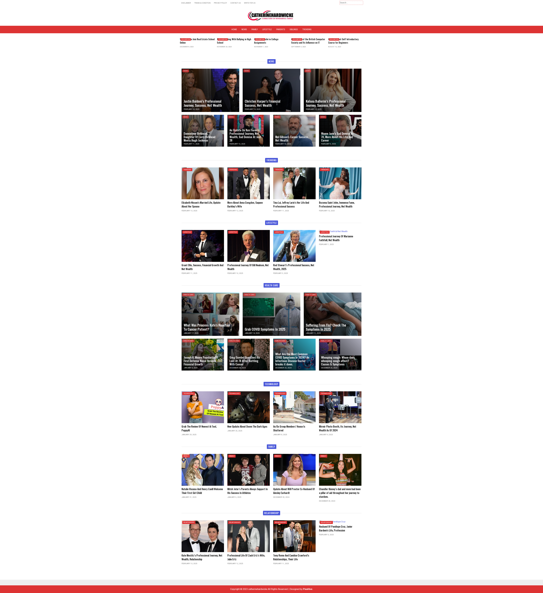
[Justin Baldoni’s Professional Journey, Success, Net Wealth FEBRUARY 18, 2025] (210, 90)
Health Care (188, 295)
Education (185, 39)
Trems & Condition (202, 3)
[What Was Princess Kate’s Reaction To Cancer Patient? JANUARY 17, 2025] (210, 314)
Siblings (294, 29)
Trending (307, 29)
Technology (188, 393)
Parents (280, 29)
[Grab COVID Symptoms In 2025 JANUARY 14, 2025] (271, 314)
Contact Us (235, 3)
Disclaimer (186, 3)
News (244, 29)
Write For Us (249, 3)
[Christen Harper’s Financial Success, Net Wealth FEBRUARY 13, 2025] (271, 90)
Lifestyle (267, 29)
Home (234, 29)
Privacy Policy (220, 3)
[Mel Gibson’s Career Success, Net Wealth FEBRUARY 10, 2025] (294, 130)
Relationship (188, 522)
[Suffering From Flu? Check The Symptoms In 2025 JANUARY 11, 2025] (332, 314)
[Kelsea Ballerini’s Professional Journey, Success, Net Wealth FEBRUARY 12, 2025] (332, 90)
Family (254, 29)
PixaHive (307, 589)
